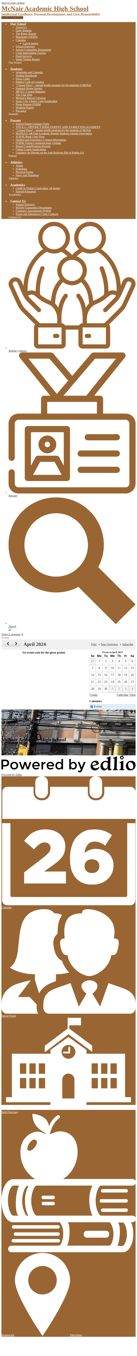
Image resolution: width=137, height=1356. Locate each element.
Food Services (24, 56)
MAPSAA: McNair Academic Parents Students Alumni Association (54, 133)
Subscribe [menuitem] (127, 644)
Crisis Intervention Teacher (31, 52)
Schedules (21, 168)
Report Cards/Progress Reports (33, 146)
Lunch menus (30, 43)
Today (93, 695)
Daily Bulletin (24, 30)
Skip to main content (13, 2)
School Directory (25, 46)
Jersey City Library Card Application (36, 101)
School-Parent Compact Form (32, 123)
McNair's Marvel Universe (31, 98)
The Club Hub (24, 94)
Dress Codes (23, 78)
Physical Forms (24, 172)
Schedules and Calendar (29, 72)
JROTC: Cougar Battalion (30, 91)
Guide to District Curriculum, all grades (38, 188)
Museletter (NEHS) (27, 36)
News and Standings (27, 175)
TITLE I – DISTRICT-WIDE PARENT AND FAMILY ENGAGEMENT (58, 127)
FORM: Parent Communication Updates (38, 143)
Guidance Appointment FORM (33, 210)
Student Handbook (26, 75)
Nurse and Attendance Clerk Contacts (37, 214)
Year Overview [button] (109, 644)
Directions (76, 1335)
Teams (19, 165)
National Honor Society (29, 88)
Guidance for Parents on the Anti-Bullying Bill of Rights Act (50, 152)
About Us (21, 27)
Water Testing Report (28, 59)
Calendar (21, 40)
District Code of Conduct (30, 81)
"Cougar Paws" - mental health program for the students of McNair (53, 85)
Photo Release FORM (28, 104)
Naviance (21, 110)
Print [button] (94, 644)
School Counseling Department (33, 49)
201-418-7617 (9, 750)
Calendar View (126, 695)
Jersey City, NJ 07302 (13, 746)
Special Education (26, 191)
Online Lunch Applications (31, 149)
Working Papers (25, 107)
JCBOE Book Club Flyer (30, 136)
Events (98, 706)
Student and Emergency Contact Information (41, 139)
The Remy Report (26, 33)
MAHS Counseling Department (34, 207)
